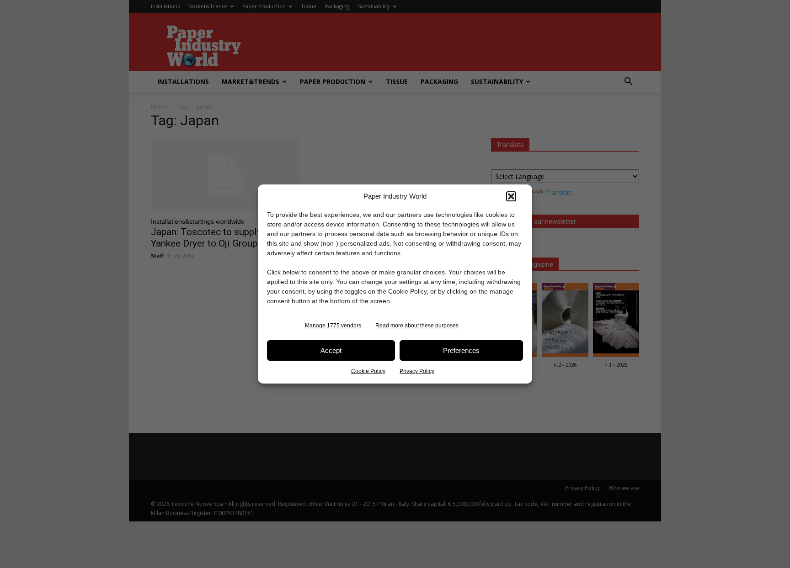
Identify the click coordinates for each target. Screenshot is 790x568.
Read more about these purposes (417, 325)
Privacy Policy (417, 371)
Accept (331, 350)
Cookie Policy (368, 371)
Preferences (461, 350)
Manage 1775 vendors (333, 325)
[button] (511, 196)
